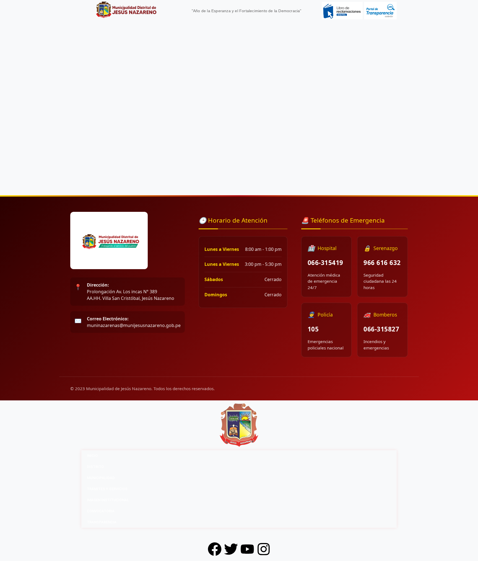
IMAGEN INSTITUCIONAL (108, 500)
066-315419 (325, 262)
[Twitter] (231, 549)
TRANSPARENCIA (101, 522)
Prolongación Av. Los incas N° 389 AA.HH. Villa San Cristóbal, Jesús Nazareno (130, 291)
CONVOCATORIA (101, 511)
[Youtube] (247, 549)
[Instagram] (264, 549)
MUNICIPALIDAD (101, 478)
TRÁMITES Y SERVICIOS (107, 489)
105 (313, 329)
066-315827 (381, 329)
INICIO (92, 456)
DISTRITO (95, 467)
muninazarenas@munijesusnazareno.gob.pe (134, 322)
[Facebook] (215, 549)
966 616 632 (382, 262)
